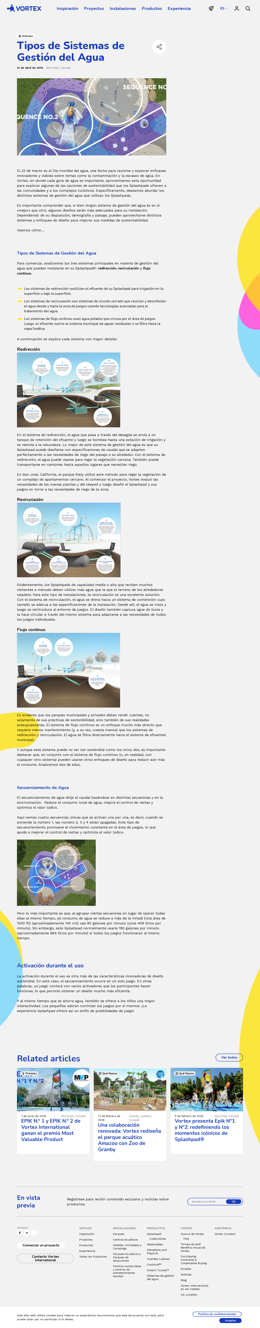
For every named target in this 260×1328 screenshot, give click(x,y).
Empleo (186, 1268)
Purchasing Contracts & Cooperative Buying (194, 1260)
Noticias (186, 1274)
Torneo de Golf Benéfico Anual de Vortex (193, 1247)
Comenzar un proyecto (41, 1245)
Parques (118, 1234)
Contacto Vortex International (45, 1258)
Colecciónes (158, 1238)
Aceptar (230, 1321)
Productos (152, 8)
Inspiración (67, 8)
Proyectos (94, 8)
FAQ (186, 1238)
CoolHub (154, 1264)
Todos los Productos (93, 1256)
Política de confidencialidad (217, 1314)
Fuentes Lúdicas (158, 1259)
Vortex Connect (225, 1234)
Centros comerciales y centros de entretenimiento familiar (127, 1271)
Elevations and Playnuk (157, 1251)
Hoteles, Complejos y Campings (127, 1246)
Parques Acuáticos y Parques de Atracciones (127, 1257)
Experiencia (179, 8)
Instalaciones (123, 8)
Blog (184, 1280)
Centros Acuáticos (125, 1239)
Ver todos (232, 1057)
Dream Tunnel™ (158, 1270)
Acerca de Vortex (192, 1234)
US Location (189, 1294)
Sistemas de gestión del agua (160, 1277)
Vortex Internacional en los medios (194, 1287)
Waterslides (155, 1244)
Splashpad (154, 1234)
